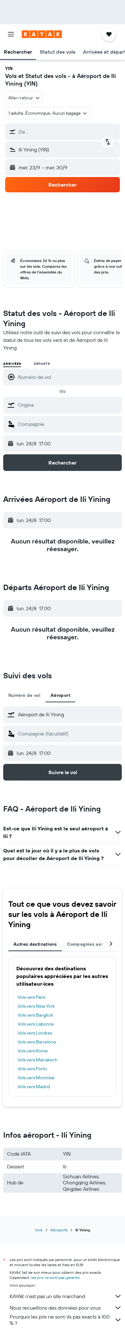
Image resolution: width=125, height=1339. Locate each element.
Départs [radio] (42, 364)
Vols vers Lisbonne (36, 1024)
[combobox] (68, 404)
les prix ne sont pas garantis (55, 1277)
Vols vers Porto (32, 1069)
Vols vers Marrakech (37, 1060)
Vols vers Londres (35, 1033)
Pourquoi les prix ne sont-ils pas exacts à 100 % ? (60, 1319)
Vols (39, 1229)
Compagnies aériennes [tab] (92, 944)
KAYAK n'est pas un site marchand (47, 1296)
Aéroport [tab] (60, 695)
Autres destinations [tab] (35, 944)
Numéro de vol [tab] (24, 695)
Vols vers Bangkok (35, 1015)
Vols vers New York (36, 1006)
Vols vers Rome (33, 1051)
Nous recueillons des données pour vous (55, 1307)
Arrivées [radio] (12, 364)
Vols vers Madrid (34, 1086)
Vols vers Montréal (36, 1078)
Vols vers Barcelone (37, 1042)
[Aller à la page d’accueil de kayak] (42, 34)
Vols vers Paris (31, 997)
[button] (11, 34)
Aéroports (59, 1229)
